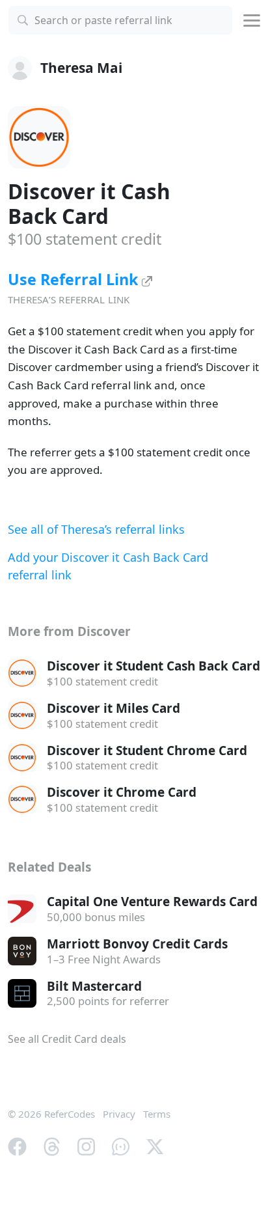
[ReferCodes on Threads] (51, 1145)
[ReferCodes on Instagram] (86, 1145)
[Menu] (251, 20)
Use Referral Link (75, 279)
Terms (156, 1113)
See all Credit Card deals (67, 1039)
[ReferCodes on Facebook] (17, 1145)
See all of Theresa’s (96, 529)
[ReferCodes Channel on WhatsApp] (120, 1145)
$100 (84, 238)
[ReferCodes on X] (155, 1145)
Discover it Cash (89, 203)
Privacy (119, 1113)
